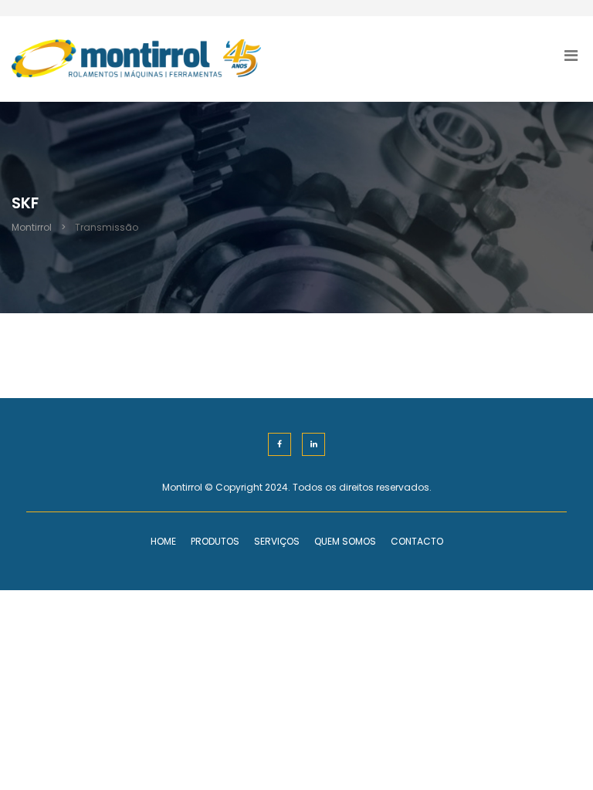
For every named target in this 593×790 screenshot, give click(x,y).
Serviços (277, 541)
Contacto (417, 541)
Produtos (215, 541)
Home (163, 541)
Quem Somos (345, 541)
